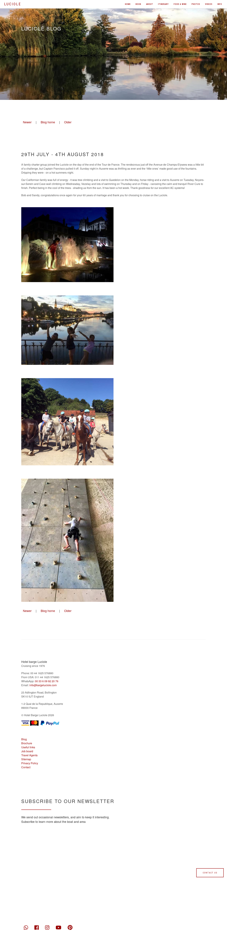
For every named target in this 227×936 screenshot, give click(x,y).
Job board (27, 751)
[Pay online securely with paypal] (49, 723)
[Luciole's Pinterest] (70, 926)
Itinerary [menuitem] (163, 4)
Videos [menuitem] (208, 4)
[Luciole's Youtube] (58, 926)
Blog (24, 739)
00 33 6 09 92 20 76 (46, 681)
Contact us (210, 873)
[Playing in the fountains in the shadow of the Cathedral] (67, 244)
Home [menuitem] (128, 4)
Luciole (12, 4)
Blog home (48, 122)
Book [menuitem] (138, 4)
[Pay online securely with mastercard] (34, 723)
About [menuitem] (149, 4)
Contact (25, 767)
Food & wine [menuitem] (180, 4)
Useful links (28, 747)
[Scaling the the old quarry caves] (67, 540)
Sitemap (26, 759)
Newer (27, 122)
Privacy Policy (29, 763)
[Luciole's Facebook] (36, 926)
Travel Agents (29, 755)
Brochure (26, 743)
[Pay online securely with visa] (25, 723)
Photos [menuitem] (196, 4)
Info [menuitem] (219, 4)
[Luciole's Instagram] (47, 926)
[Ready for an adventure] (67, 421)
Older (67, 122)
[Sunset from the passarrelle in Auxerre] (67, 330)
